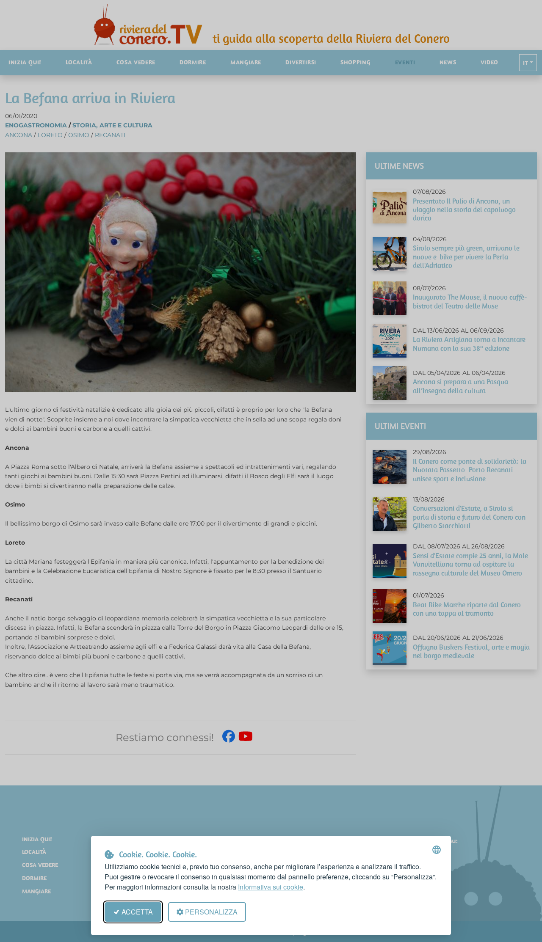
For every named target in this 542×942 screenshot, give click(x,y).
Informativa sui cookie (270, 887)
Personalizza (211, 912)
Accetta (137, 912)
